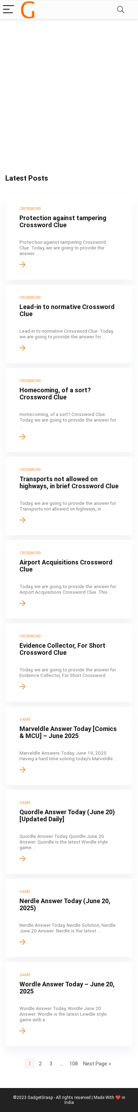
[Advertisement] (69, 92)
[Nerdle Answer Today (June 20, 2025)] (69, 918)
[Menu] (8, 9)
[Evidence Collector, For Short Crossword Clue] (69, 662)
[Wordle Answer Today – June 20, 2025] (69, 1004)
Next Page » (97, 1063)
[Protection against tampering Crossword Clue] (69, 238)
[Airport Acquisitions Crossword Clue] (69, 579)
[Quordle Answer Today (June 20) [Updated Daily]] (69, 832)
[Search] (120, 9)
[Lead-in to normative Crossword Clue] (69, 324)
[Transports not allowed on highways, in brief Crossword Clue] (69, 496)
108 (73, 1063)
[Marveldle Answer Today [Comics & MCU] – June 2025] (69, 746)
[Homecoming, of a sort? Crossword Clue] (69, 410)
